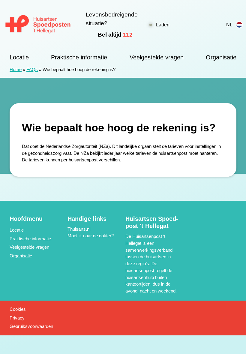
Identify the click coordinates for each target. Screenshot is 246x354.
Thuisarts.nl (79, 229)
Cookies (18, 309)
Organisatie (221, 57)
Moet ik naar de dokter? (91, 235)
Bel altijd (115, 35)
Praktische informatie (79, 57)
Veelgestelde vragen (157, 57)
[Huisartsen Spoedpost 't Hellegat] (38, 25)
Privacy (17, 317)
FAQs (32, 69)
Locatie (19, 57)
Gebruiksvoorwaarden (31, 326)
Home (16, 69)
